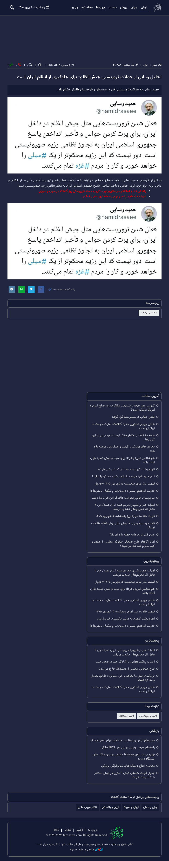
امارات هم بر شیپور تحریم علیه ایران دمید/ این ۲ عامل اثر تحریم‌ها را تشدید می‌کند (125, 507)
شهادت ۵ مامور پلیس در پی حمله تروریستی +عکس (114, 196)
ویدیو (75, 7)
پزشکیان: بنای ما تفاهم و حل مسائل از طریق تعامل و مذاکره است (123, 678)
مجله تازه (87, 7)
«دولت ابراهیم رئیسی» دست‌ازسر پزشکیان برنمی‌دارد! (122, 490)
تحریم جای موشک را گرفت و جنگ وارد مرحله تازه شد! (124, 448)
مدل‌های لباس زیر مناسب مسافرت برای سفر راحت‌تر (122, 740)
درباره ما (92, 830)
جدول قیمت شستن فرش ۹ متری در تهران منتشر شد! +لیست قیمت (124, 775)
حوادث (112, 7)
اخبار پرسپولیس (148, 716)
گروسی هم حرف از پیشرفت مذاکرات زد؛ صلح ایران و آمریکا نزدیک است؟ (122, 407)
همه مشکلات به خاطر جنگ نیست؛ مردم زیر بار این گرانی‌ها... (123, 437)
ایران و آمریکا (131, 807)
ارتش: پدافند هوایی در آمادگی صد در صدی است (125, 661)
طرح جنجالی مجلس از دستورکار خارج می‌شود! (126, 668)
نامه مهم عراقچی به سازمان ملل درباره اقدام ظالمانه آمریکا (123, 525)
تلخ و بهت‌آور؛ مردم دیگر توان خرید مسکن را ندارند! (123, 476)
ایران (144, 7)
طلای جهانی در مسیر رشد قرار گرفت (133, 416)
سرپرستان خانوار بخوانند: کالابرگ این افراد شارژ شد (123, 497)
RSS (56, 830)
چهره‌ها (100, 7)
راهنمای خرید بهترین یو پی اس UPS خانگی (128, 747)
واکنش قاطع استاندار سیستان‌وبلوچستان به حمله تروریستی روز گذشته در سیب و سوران (92, 191)
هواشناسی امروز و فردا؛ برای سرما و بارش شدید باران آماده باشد (122, 460)
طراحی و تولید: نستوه (82, 850)
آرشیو (80, 830)
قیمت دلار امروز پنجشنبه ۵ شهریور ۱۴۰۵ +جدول (125, 483)
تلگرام (68, 830)
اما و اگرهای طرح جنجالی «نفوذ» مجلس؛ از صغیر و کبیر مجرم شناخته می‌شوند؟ (123, 543)
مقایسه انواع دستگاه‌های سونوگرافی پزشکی (128, 765)
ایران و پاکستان (110, 807)
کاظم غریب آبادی (87, 807)
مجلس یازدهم (149, 313)
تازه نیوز (157, 7)
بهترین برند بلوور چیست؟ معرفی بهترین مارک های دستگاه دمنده (124, 756)
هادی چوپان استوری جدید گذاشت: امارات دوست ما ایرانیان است (123, 426)
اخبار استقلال (126, 716)
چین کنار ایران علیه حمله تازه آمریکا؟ (132, 534)
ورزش (123, 7)
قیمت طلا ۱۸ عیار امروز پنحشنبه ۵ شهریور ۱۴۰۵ (125, 516)
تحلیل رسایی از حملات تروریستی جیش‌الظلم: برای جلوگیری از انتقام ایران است (89, 77)
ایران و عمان (150, 807)
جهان (134, 7)
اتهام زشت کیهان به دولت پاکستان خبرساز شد (126, 469)
